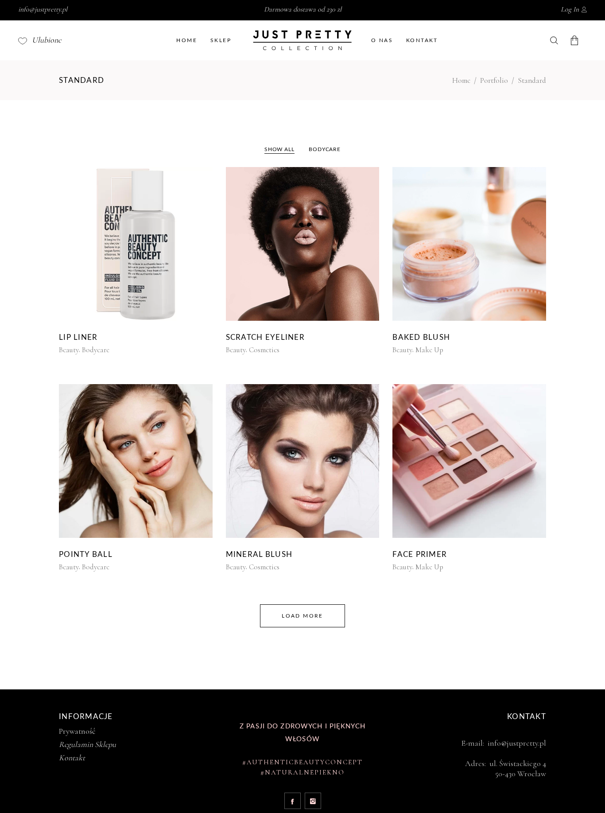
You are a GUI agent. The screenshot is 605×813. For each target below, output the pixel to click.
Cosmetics (264, 349)
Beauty (69, 349)
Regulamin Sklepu (87, 744)
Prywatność (77, 731)
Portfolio (494, 80)
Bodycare (95, 349)
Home (461, 80)
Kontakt (72, 757)
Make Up (429, 349)
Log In (570, 9)
